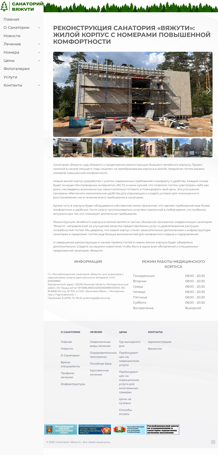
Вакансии (155, 348)
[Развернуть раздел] (39, 27)
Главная (66, 341)
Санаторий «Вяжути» (68, 442)
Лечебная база (100, 363)
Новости (67, 348)
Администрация (160, 341)
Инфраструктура (73, 384)
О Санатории (70, 355)
